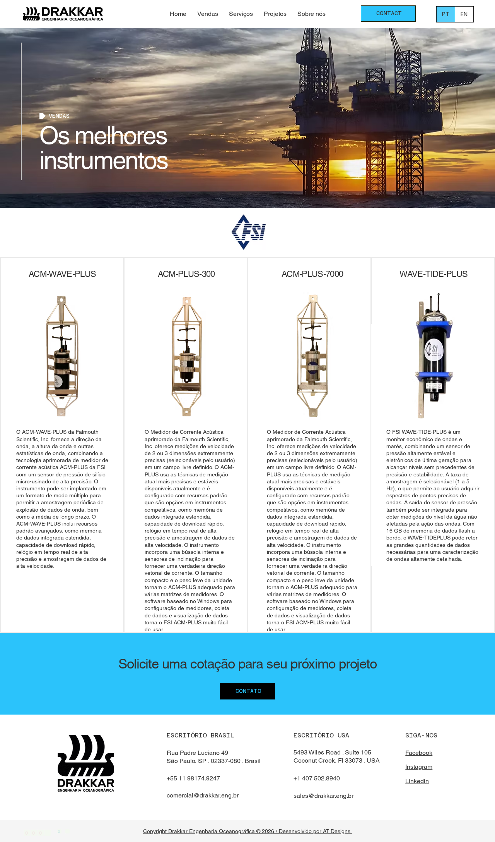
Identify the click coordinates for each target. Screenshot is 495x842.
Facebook (418, 752)
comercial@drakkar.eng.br (203, 795)
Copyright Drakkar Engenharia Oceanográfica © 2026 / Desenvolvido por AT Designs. (247, 831)
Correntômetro (100, 235)
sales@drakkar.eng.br (323, 795)
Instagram (418, 766)
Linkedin (417, 781)
